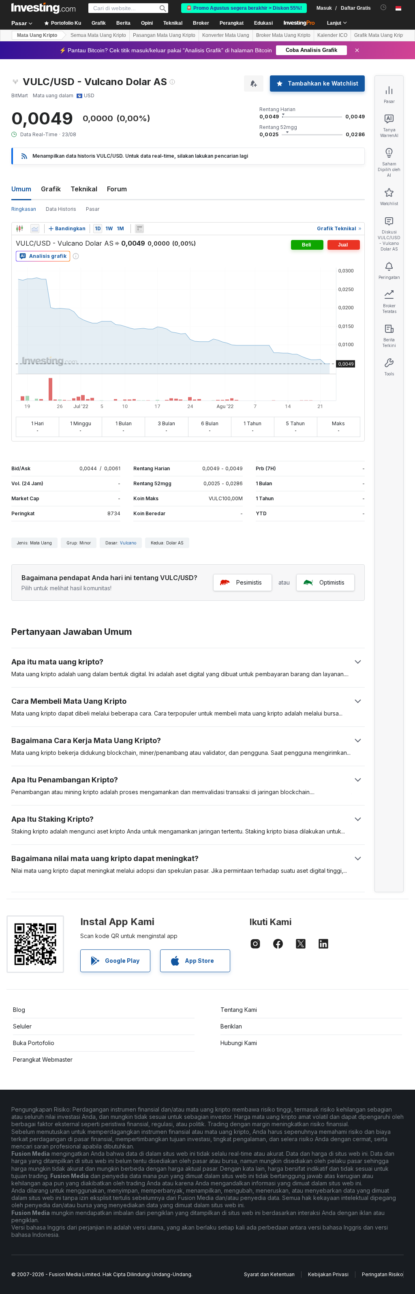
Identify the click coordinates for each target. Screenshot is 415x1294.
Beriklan (231, 1026)
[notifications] (383, 7)
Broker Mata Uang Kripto (283, 35)
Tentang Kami (238, 1009)
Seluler (22, 1026)
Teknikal (84, 189)
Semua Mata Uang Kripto (98, 35)
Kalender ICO (332, 35)
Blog (19, 1009)
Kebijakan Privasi (328, 1274)
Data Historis (61, 209)
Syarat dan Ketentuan (269, 1274)
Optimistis (331, 582)
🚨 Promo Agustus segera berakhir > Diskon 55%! (244, 8)
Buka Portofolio (33, 1042)
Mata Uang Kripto (37, 35)
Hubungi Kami (238, 1042)
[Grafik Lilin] (19, 228)
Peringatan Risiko (382, 1274)
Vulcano (128, 542)
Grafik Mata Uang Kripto (380, 35)
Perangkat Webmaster (43, 1059)
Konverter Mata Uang (225, 35)
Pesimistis (249, 582)
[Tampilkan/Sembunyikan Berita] (139, 228)
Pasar (92, 209)
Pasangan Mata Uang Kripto (164, 35)
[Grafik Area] (34, 228)
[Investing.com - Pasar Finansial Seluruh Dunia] (43, 8)
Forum (117, 189)
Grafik (51, 189)
